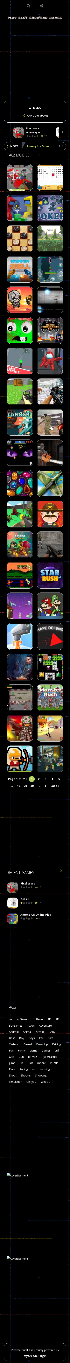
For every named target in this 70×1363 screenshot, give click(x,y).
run (34, 1069)
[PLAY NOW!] (18, 132)
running (45, 1069)
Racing (23, 1069)
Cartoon (14, 1044)
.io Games (22, 1019)
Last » (55, 786)
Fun (11, 1050)
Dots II (24, 899)
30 (32, 786)
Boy (21, 1038)
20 (25, 786)
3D (57, 1019)
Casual (28, 1044)
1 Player (38, 1019)
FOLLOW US (41, 6)
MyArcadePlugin (35, 1356)
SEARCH (28, 6)
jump (12, 1063)
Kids (30, 1063)
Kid (22, 1063)
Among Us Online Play (41, 146)
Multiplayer (17, 190)
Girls (11, 1057)
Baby (52, 1032)
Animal (27, 1032)
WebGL (45, 1082)
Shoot (13, 1075)
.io (10, 1019)
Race (12, 1069)
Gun (21, 1057)
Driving (56, 1044)
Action (31, 1025)
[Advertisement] (35, 59)
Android (14, 1032)
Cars (50, 1038)
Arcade (40, 1032)
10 (18, 786)
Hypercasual (49, 1057)
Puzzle (54, 1063)
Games (46, 1050)
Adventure (45, 1025)
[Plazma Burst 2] (35, 17)
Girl (57, 1050)
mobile (41, 1063)
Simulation (15, 1082)
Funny (21, 1050)
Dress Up (42, 1044)
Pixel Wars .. (28, 883)
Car (41, 1038)
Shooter (26, 1075)
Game (33, 1050)
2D (49, 1019)
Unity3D (31, 1082)
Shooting (40, 1075)
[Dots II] (12, 903)
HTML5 (32, 1057)
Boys (31, 1038)
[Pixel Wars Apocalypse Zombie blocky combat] (12, 887)
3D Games (15, 1025)
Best (12, 1038)
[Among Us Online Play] (12, 919)
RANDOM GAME (37, 115)
